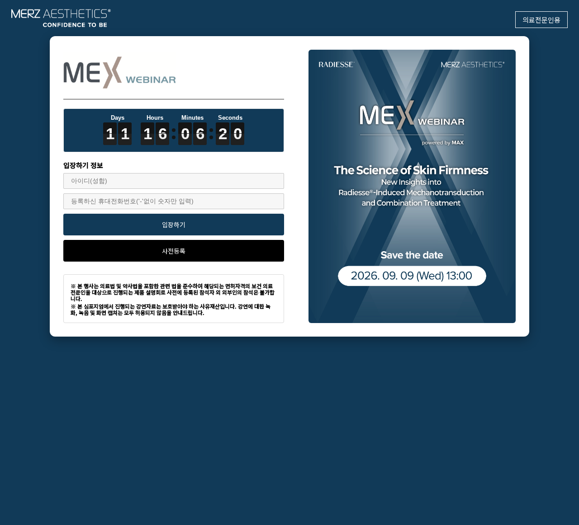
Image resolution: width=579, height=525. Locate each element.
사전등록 (173, 250)
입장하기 (173, 224)
